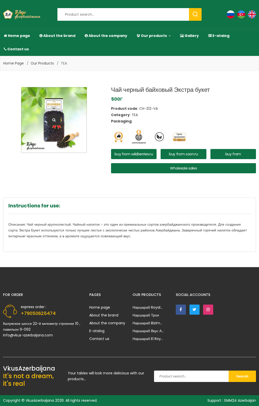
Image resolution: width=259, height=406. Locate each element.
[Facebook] (181, 310)
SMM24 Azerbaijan (240, 400)
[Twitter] (194, 310)
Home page (18, 35)
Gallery (191, 35)
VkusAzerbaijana (40, 400)
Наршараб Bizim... (147, 323)
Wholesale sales (183, 168)
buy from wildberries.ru (134, 154)
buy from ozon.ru (183, 154)
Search (242, 376)
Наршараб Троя (146, 315)
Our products (154, 35)
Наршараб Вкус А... (148, 330)
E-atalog (220, 35)
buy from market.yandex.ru (233, 155)
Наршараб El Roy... (148, 338)
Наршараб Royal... (148, 307)
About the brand (58, 35)
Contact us (18, 49)
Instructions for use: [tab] (34, 205)
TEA (64, 63)
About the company (107, 35)
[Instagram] (208, 310)
